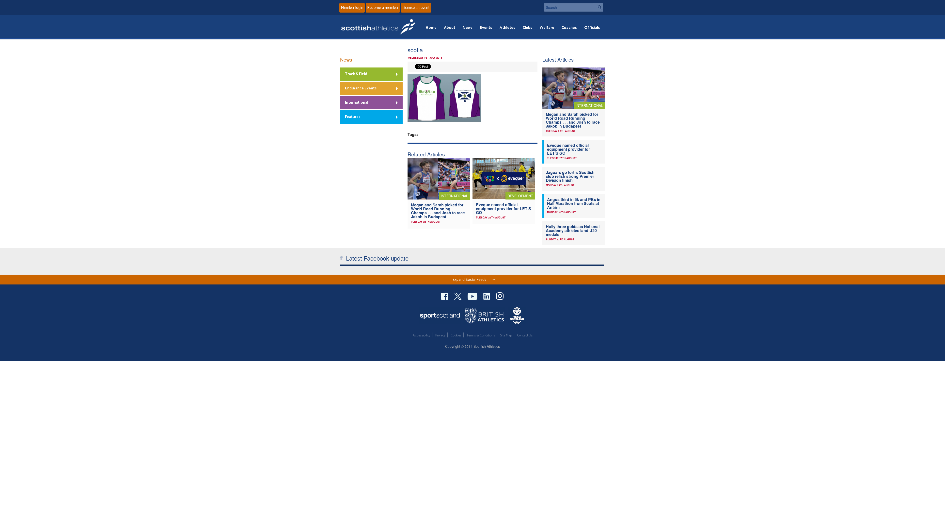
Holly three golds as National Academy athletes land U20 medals (572, 230)
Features (352, 117)
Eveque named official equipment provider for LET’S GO (503, 208)
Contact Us (525, 335)
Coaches (569, 27)
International (356, 103)
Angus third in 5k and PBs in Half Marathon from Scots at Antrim (573, 203)
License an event (416, 7)
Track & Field (356, 74)
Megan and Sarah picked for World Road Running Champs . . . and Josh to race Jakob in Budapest (438, 210)
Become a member (382, 7)
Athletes (507, 27)
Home (431, 27)
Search (598, 7)
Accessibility (421, 335)
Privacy (440, 335)
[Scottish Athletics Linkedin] (487, 296)
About (449, 27)
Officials (592, 27)
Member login (352, 7)
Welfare (547, 27)
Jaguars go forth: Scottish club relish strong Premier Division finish (570, 176)
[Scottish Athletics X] (458, 296)
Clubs (527, 27)
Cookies (456, 335)
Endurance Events (361, 88)
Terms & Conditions (481, 335)
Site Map (506, 335)
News (467, 27)
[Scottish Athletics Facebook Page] (445, 296)
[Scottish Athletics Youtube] (473, 296)
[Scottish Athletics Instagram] (500, 296)
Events (486, 27)
